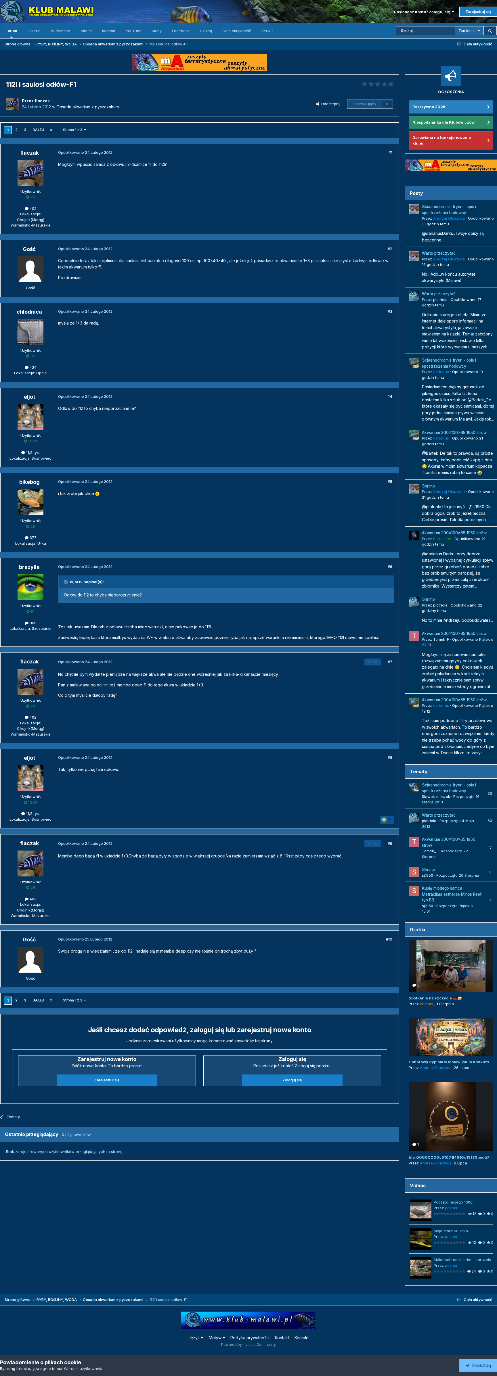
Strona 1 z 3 (73, 130)
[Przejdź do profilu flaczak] (12, 104)
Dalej (38, 130)
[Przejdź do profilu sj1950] (414, 872)
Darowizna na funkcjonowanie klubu (441, 140)
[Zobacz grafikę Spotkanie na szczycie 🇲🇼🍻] (451, 966)
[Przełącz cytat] (66, 581)
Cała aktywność (236, 30)
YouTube (134, 30)
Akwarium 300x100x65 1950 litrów (454, 432)
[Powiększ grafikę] (97, 493)
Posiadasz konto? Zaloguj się (423, 11)
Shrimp (428, 486)
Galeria (34, 30)
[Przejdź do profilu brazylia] (30, 587)
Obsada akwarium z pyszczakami (88, 106)
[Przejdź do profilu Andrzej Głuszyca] (414, 209)
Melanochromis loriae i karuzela (462, 1259)
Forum (11, 30)
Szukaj (206, 30)
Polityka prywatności (249, 1337)
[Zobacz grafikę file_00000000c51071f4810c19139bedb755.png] (451, 1116)
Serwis (267, 30)
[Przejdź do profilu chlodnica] (30, 332)
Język (194, 1337)
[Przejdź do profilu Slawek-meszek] (414, 787)
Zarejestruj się (478, 11)
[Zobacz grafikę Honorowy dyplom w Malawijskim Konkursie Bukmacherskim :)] (451, 1037)
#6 (390, 566)
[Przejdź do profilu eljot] (30, 417)
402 (32, 208)
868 (32, 623)
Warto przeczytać (439, 253)
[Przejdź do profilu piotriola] (414, 296)
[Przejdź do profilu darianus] (414, 363)
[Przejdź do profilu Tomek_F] (414, 636)
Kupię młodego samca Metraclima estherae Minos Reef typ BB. (451, 894)
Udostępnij (329, 103)
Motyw (216, 1337)
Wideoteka (60, 30)
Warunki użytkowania (83, 1368)
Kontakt (108, 30)
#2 (390, 248)
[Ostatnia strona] (51, 130)
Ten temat (467, 30)
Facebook (181, 30)
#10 (389, 939)
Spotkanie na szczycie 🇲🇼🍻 (435, 998)
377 (32, 537)
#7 (390, 661)
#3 (390, 311)
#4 (389, 396)
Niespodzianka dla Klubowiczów (443, 122)
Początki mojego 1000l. (454, 1202)
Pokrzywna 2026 (429, 106)
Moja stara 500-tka (451, 1231)
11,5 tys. (32, 452)
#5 (390, 481)
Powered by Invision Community (248, 1344)
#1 (390, 152)
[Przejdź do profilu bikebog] (30, 502)
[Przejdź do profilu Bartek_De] (414, 535)
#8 (390, 757)
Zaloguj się (292, 1080)
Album (86, 30)
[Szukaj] (490, 30)
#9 (390, 843)
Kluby (157, 30)
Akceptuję (480, 1365)
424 (32, 367)
